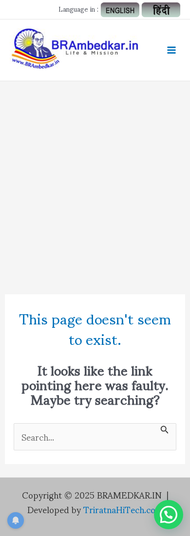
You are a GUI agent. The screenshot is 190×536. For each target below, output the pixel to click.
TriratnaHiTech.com (123, 509)
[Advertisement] (95, 181)
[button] (168, 514)
